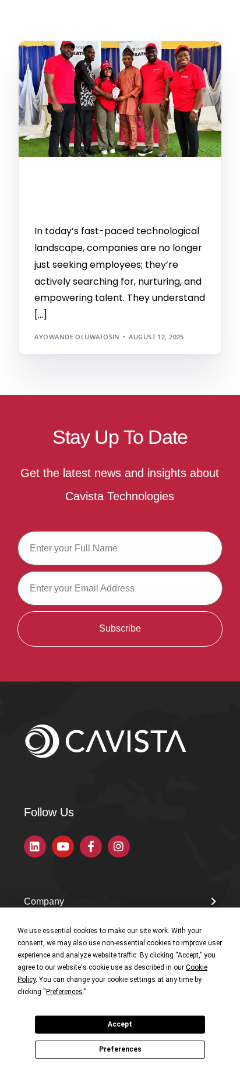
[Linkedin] (35, 846)
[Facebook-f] (91, 846)
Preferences (120, 1049)
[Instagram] (119, 846)
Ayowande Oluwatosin (76, 336)
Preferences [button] (64, 992)
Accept (120, 1024)
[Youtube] (63, 846)
